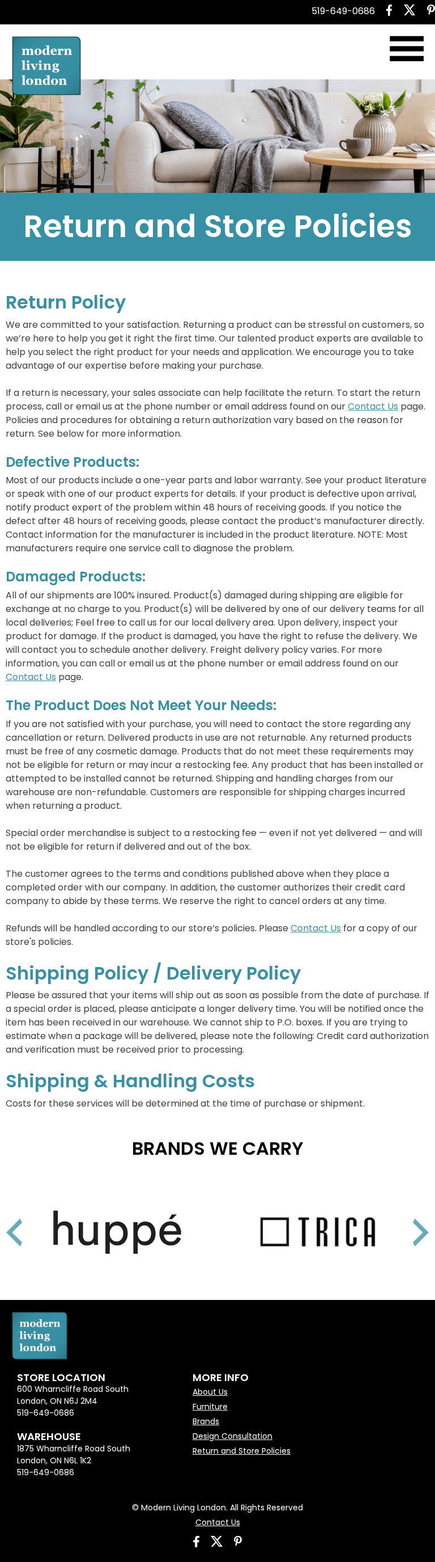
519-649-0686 (343, 11)
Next (406, 1218)
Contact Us (373, 406)
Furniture (210, 1406)
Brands (206, 1421)
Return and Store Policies (242, 1451)
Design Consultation (232, 1436)
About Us (210, 1392)
